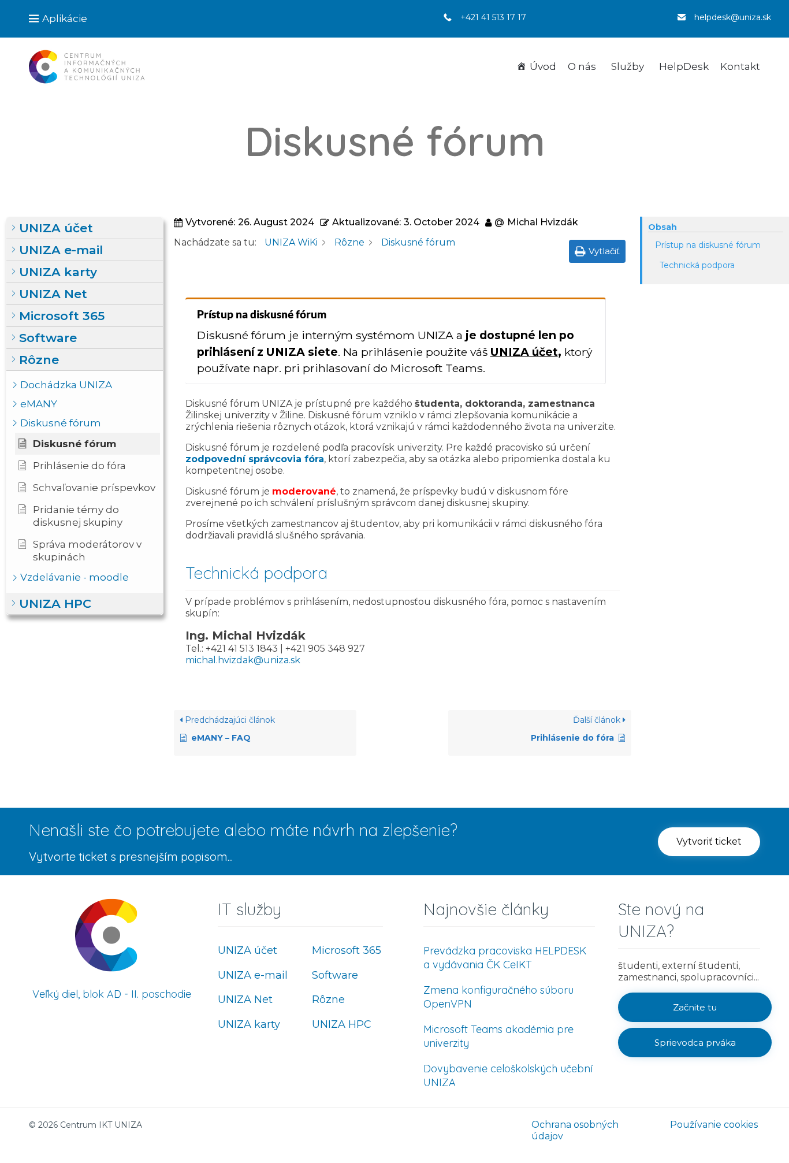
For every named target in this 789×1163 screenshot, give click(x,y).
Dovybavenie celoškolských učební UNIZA (508, 1075)
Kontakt (740, 66)
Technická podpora (697, 265)
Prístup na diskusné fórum (708, 245)
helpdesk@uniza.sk (732, 17)
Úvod (543, 66)
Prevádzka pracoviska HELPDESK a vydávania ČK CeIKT (504, 957)
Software (335, 975)
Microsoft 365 (346, 950)
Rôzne (328, 999)
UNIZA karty (249, 1024)
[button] (84, 228)
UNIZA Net (245, 999)
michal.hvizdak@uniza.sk (242, 660)
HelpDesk (684, 66)
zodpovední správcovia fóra (254, 459)
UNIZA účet (524, 352)
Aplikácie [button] (64, 18)
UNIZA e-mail (253, 975)
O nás (582, 66)
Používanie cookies (714, 1124)
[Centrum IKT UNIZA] (86, 66)
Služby (627, 66)
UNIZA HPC (341, 1024)
